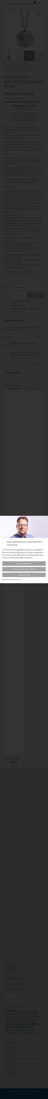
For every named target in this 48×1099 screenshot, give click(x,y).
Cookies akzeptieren (24, 563)
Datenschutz (7, 579)
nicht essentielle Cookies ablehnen (24, 569)
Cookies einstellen (24, 575)
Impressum (16, 579)
